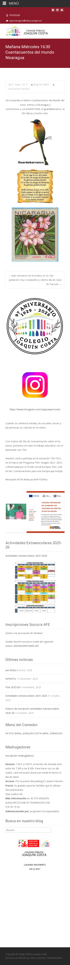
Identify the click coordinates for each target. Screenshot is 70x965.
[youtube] (62, 11)
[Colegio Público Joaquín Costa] (26, 30)
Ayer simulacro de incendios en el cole (30, 275)
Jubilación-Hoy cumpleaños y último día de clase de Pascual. (35, 282)
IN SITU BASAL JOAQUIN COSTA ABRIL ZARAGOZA (33, 733)
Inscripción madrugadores (19, 755)
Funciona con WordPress (17, 957)
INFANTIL (10, 678)
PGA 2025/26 (12, 687)
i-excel (39, 957)
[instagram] (57, 11)
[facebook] (53, 11)
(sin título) (10, 670)
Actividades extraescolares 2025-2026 (26, 555)
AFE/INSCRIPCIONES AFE (26, 645)
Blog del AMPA (41, 84)
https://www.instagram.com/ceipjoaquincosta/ (35, 409)
